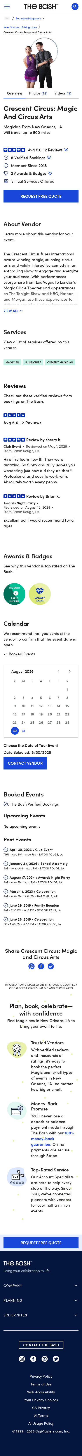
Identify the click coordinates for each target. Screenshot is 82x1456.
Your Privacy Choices (41, 1400)
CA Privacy (41, 1407)
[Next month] (69, 671)
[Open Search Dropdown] (75, 6)
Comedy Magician (60, 362)
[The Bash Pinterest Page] (45, 1359)
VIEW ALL (11, 310)
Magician (12, 362)
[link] (31, 967)
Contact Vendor (25, 763)
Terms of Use (41, 1384)
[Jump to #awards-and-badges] (50, 173)
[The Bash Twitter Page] (56, 1359)
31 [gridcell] (23, 730)
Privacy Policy (41, 1376)
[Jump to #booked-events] (49, 157)
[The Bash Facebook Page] (33, 1359)
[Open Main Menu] (6, 6)
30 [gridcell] (15, 730)
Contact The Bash (41, 1344)
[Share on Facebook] (41, 967)
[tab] (38, 93)
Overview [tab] (14, 93)
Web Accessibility (41, 1392)
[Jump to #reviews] (66, 150)
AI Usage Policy (41, 1423)
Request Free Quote (41, 196)
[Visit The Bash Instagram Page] (22, 1359)
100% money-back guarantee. (52, 1138)
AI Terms (41, 1415)
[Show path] (7, 18)
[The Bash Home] (41, 6)
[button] (41, 62)
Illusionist (33, 362)
